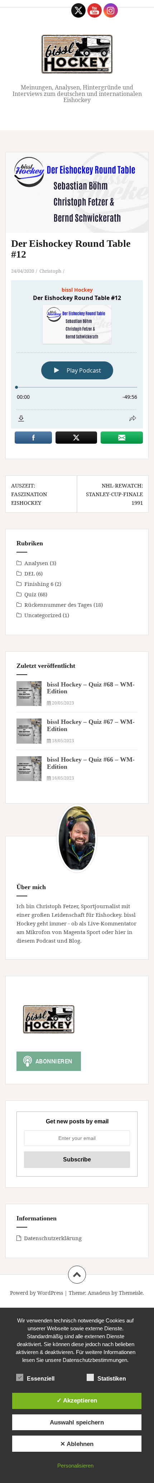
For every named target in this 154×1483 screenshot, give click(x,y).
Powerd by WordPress (36, 1292)
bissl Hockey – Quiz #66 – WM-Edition (91, 763)
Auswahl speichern (77, 1422)
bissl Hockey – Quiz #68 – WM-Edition (91, 688)
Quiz (30, 594)
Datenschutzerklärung (53, 1238)
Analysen (36, 563)
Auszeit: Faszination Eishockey (29, 494)
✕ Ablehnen (76, 1444)
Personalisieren (75, 1466)
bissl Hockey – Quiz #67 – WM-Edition (91, 725)
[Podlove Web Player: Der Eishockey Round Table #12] (77, 354)
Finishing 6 (38, 583)
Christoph (50, 271)
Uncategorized (42, 615)
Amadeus (99, 1292)
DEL (29, 573)
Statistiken (111, 1379)
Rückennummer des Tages (58, 604)
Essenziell (40, 1379)
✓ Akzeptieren (77, 1400)
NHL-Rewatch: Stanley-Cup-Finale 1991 (114, 494)
